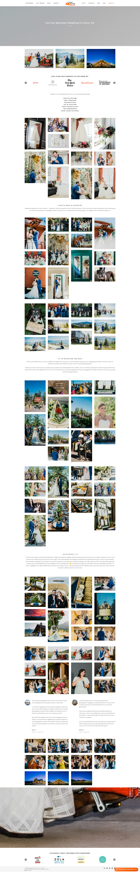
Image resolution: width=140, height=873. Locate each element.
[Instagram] (104, 868)
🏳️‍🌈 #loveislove (28, 870)
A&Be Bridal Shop (72, 108)
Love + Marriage (40, 3)
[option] (35, 83)
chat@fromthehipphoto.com (31, 868)
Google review (87, 732)
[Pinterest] (107, 868)
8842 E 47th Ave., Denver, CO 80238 (41, 869)
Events (83, 3)
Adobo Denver (72, 100)
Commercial (91, 3)
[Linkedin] (109, 868)
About (98, 3)
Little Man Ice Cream (72, 106)
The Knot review (40, 732)
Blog (104, 3)
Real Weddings (29, 3)
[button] (26, 83)
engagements (88, 370)
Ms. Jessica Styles (71, 104)
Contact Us (111, 3)
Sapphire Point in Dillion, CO (73, 367)
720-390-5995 (42, 868)
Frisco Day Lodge (72, 98)
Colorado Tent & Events (72, 111)
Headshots (56, 3)
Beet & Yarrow (72, 102)
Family (48, 3)
